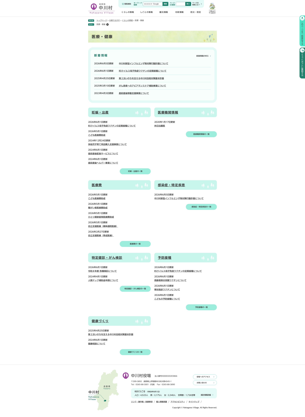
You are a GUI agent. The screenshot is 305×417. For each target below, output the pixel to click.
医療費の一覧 (135, 244)
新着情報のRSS (202, 56)
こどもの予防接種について (167, 299)
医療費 (97, 185)
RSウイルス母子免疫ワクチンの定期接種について (142, 71)
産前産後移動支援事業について (134, 93)
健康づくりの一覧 (135, 352)
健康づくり (100, 320)
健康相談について (96, 344)
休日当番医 (159, 126)
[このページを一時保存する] (302, 30)
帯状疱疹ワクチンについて (167, 290)
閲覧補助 (127, 4)
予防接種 (164, 257)
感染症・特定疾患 (171, 185)
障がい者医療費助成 (97, 208)
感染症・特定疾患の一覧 (201, 207)
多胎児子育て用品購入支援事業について (107, 144)
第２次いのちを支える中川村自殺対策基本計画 (141, 78)
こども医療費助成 (96, 135)
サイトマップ (194, 402)
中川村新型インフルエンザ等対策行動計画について (143, 63)
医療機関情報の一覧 (201, 134)
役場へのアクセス (203, 377)
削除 (107, 24)
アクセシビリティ (178, 402)
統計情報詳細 (206, 395)
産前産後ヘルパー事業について (103, 163)
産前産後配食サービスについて (103, 154)
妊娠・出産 (100, 112)
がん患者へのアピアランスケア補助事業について (142, 86)
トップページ (102, 20)
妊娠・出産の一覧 (135, 171)
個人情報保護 (161, 402)
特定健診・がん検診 (107, 257)
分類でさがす (114, 20)
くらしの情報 (127, 20)
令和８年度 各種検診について (102, 271)
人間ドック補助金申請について (103, 280)
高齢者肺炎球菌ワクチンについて (170, 280)
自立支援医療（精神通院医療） (103, 226)
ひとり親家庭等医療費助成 (101, 217)
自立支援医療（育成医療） (101, 235)
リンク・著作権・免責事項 (141, 402)
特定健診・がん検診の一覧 (135, 289)
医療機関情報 (168, 112)
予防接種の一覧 (201, 307)
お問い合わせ (202, 383)
